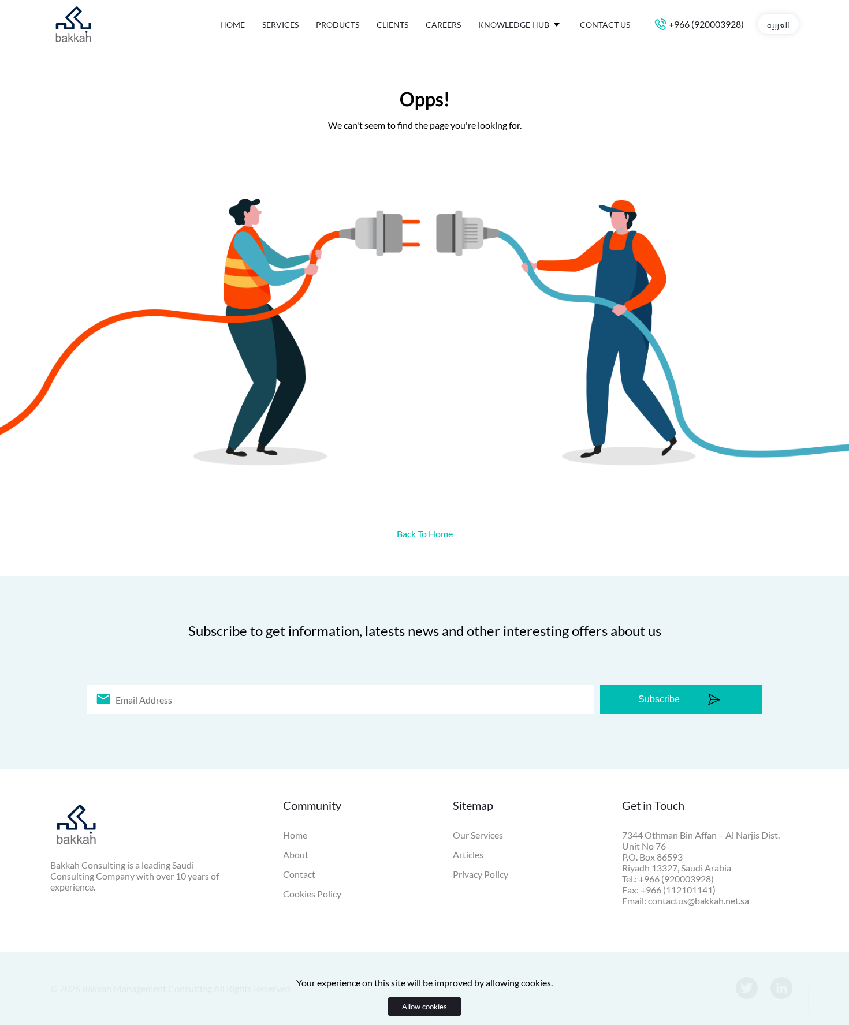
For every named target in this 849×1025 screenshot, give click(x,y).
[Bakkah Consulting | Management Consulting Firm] (73, 43)
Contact (299, 874)
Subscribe (659, 699)
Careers (443, 24)
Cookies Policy (312, 893)
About (295, 854)
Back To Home (425, 533)
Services (280, 24)
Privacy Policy (480, 874)
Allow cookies (424, 1006)
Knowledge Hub (514, 24)
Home (232, 24)
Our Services (478, 834)
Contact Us (605, 24)
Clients (392, 24)
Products (337, 24)
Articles (468, 854)
